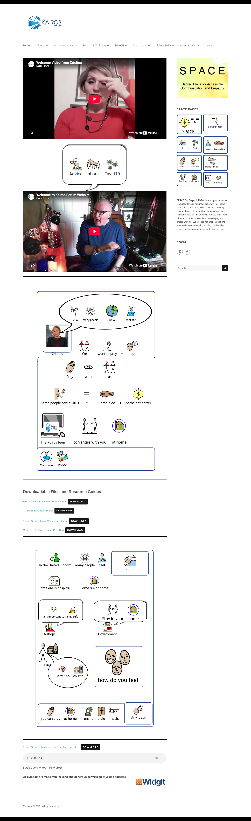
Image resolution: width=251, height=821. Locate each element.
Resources (140, 45)
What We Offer (63, 45)
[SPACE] (189, 124)
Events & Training (94, 45)
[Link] (215, 179)
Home (27, 45)
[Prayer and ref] (189, 162)
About (40, 45)
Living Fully (163, 45)
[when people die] (215, 145)
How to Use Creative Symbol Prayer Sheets (44, 501)
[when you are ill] (189, 144)
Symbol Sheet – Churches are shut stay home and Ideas (51, 747)
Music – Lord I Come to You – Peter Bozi (43, 530)
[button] (189, 125)
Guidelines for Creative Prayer (38, 510)
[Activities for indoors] (189, 179)
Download (78, 501)
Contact (209, 45)
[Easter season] (215, 123)
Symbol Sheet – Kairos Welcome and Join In (45, 521)
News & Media (189, 45)
